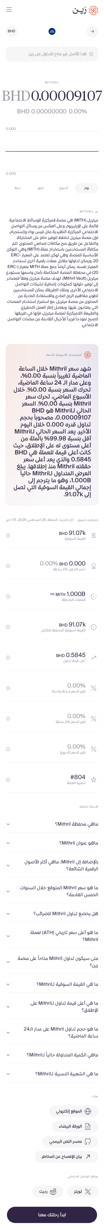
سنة (17, 188)
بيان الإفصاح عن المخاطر (62, 1156)
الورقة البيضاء (70, 1126)
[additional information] (8, 535)
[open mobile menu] (9, 10)
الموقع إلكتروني (69, 1111)
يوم (86, 188)
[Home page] (85, 10)
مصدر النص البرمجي (65, 1141)
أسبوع (63, 188)
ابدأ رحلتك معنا (52, 1215)
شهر (41, 188)
